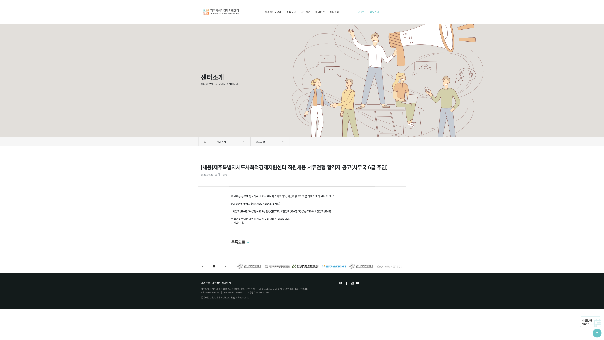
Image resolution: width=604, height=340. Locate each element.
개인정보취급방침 (221, 283)
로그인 (361, 12)
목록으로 (238, 242)
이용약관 (205, 283)
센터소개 (334, 12)
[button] (202, 266)
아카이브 (320, 12)
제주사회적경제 (273, 12)
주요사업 (305, 12)
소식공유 (291, 12)
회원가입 (374, 12)
